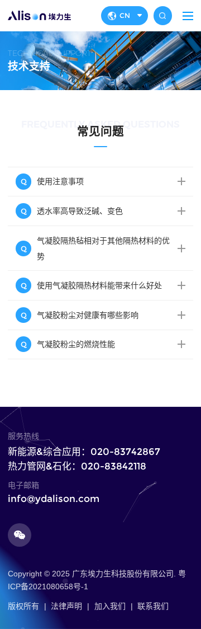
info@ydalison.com (53, 498)
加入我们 (110, 606)
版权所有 (23, 606)
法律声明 (66, 606)
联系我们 (153, 606)
